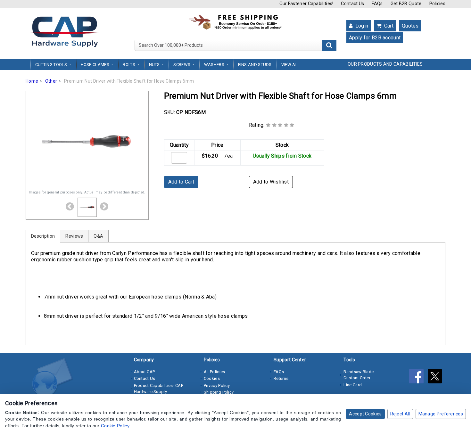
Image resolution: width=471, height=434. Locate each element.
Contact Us (352, 3)
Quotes (410, 26)
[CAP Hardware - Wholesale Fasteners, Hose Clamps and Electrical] (64, 31)
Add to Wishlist (271, 182)
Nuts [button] (155, 64)
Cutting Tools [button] (51, 64)
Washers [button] (214, 64)
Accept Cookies (365, 413)
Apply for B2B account (375, 38)
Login (361, 26)
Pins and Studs (255, 64)
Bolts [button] (129, 64)
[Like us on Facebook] (418, 377)
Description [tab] (43, 236)
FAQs (377, 3)
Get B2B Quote (406, 3)
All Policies (214, 371)
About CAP (144, 371)
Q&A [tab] (98, 236)
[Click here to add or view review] (280, 125)
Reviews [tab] (74, 236)
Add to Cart (181, 182)
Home (32, 81)
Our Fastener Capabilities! (306, 3)
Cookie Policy (115, 425)
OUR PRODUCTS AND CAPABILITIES (385, 64)
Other (51, 81)
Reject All (400, 413)
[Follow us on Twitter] (436, 377)
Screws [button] (182, 64)
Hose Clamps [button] (96, 64)
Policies (437, 3)
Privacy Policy (217, 385)
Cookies (212, 378)
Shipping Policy (219, 392)
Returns (281, 378)
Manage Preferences (440, 413)
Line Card (352, 384)
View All (290, 64)
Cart (388, 26)
